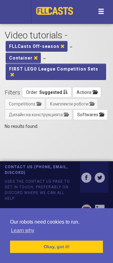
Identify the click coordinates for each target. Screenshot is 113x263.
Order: (44, 92)
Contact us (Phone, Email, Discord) (36, 169)
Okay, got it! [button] (57, 246)
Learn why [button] (22, 230)
